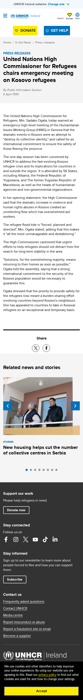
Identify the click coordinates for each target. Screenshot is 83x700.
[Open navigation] (5, 16)
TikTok (45, 539)
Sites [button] (77, 18)
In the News (23, 42)
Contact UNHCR (15, 608)
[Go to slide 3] (36, 471)
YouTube (35, 539)
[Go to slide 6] (49, 471)
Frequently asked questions (23, 601)
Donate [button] (69, 18)
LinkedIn (55, 539)
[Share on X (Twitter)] (35, 348)
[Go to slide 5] (45, 471)
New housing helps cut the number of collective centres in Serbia (40, 450)
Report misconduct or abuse (24, 622)
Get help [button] (59, 30)
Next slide (75, 405)
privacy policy (47, 674)
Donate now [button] (16, 510)
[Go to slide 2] (32, 471)
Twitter (25, 539)
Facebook (6, 539)
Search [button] (60, 18)
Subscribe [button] (14, 579)
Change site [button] (56, 4)
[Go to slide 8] (57, 471)
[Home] (24, 16)
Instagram (16, 539)
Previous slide (7, 405)
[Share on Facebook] (46, 348)
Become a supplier (17, 635)
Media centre (13, 615)
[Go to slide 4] (40, 471)
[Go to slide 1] (28, 471)
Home (7, 42)
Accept (41, 691)
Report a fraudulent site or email (27, 629)
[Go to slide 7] (53, 471)
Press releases (45, 42)
